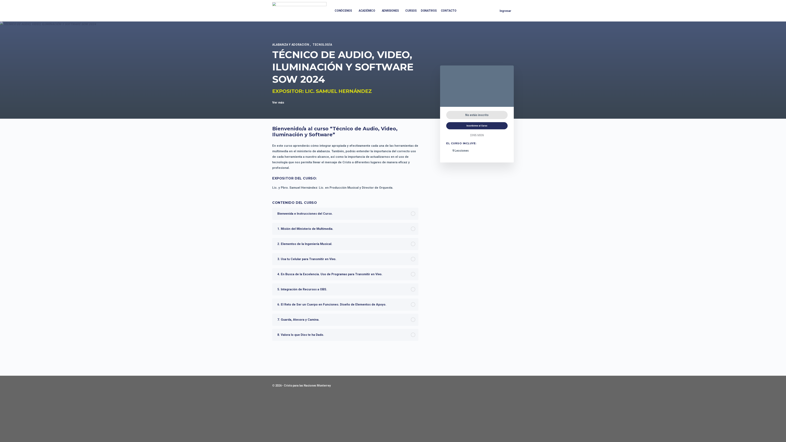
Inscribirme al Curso (476, 125)
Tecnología (322, 44)
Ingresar (505, 10)
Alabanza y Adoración (291, 44)
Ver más (278, 102)
